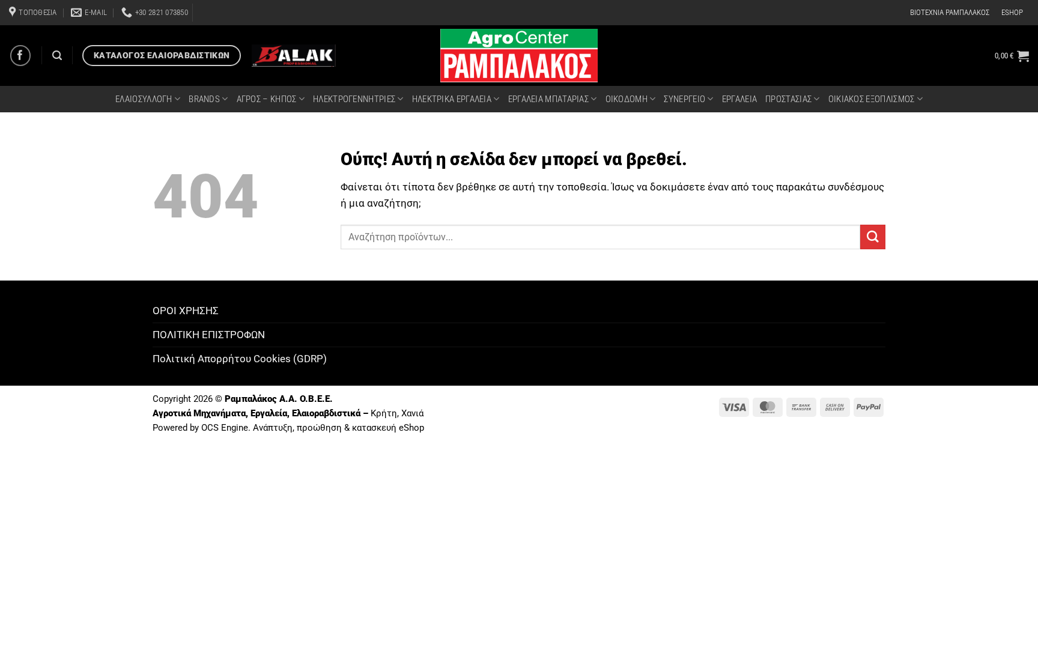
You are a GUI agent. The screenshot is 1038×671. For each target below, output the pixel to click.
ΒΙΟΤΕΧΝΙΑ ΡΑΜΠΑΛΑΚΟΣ (949, 12)
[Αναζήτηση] (57, 55)
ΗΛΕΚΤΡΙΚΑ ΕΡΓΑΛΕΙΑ (451, 99)
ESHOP (1012, 12)
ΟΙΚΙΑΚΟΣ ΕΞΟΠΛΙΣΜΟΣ (871, 99)
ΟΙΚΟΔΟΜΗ (627, 99)
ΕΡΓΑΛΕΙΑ (739, 99)
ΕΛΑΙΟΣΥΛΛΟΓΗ (143, 99)
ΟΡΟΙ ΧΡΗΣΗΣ (186, 311)
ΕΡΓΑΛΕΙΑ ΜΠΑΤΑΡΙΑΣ (548, 99)
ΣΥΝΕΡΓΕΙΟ (684, 99)
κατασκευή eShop (388, 427)
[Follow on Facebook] (20, 55)
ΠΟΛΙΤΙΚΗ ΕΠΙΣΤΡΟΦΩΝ (209, 335)
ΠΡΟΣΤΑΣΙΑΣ (788, 99)
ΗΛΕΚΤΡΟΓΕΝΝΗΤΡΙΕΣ (354, 99)
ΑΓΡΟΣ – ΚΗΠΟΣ (267, 99)
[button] (1012, 56)
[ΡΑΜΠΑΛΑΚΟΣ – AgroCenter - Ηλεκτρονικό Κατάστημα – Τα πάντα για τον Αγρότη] (519, 55)
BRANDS (204, 99)
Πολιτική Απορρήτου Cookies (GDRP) (240, 359)
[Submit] (872, 237)
